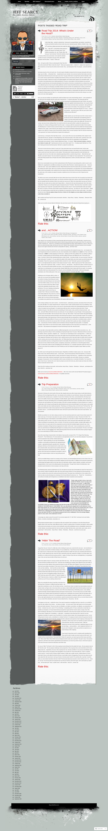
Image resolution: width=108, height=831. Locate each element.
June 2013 (17, 730)
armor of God (47, 37)
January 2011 (17, 779)
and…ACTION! (50, 230)
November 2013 (18, 722)
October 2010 (17, 784)
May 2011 (17, 772)
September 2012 (18, 744)
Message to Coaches (19, 69)
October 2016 (17, 705)
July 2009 (17, 790)
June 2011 (17, 770)
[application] (23, 93)
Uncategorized (73, 233)
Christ (56, 37)
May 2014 (17, 712)
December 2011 (18, 760)
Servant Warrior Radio (69, 39)
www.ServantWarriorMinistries (56, 371)
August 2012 (17, 745)
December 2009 (18, 786)
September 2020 (18, 701)
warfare (78, 39)
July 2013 (17, 728)
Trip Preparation (50, 384)
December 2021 (18, 698)
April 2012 (17, 752)
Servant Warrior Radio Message (62, 36)
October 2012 (17, 742)
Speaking (27, 1)
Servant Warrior (60, 39)
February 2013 (18, 737)
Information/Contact (49, 1)
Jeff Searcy (25, 12)
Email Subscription (22, 53)
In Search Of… (18, 76)
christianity (65, 37)
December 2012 (18, 740)
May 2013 (17, 731)
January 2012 (17, 758)
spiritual (80, 236)
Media (59, 1)
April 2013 (17, 733)
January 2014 (17, 719)
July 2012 (17, 747)
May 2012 (17, 751)
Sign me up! (15, 61)
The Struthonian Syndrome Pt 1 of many (23, 71)
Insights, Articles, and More (71, 1)
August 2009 (17, 788)
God (73, 37)
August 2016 (17, 707)
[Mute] (28, 94)
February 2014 (18, 717)
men (84, 37)
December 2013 (18, 721)
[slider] (31, 93)
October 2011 (17, 763)
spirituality (65, 390)
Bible (56, 234)
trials (75, 39)
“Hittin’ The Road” (51, 540)
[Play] (15, 94)
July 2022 (17, 694)
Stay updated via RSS (79, 16)
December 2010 (18, 781)
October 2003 (17, 797)
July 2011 (17, 768)
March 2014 (17, 715)
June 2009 (17, 791)
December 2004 (18, 793)
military (50, 39)
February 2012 (18, 756)
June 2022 (17, 696)
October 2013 (17, 724)
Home (19, 1)
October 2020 (17, 699)
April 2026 (17, 691)
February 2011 (18, 777)
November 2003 (18, 795)
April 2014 (17, 714)
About (83, 1)
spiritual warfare (59, 390)
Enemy (70, 37)
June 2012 (17, 749)
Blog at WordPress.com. (54, 804)
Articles (53, 36)
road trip (54, 39)
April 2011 (17, 774)
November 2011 (18, 761)
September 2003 (18, 798)
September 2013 (18, 726)
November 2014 (18, 708)
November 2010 (18, 783)
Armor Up (53, 37)
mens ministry (45, 39)
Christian (61, 37)
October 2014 (17, 710)
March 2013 (17, 735)
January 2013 (17, 738)
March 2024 (17, 692)
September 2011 (18, 765)
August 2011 (17, 767)
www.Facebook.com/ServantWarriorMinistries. (48, 373)
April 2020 (17, 703)
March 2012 (17, 754)
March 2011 (17, 775)
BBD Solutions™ (37, 1)
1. (19, 97)
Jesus (81, 37)
